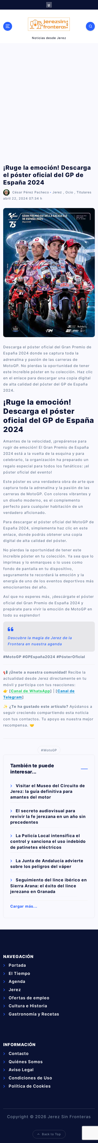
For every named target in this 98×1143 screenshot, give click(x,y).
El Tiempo (19, 973)
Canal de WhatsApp (30, 691)
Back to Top (51, 1134)
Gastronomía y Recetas (34, 1014)
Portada (17, 965)
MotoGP (50, 750)
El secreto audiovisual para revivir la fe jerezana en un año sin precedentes (48, 816)
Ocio (69, 192)
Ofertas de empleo (29, 997)
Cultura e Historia (28, 1005)
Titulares (84, 192)
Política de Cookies (30, 1086)
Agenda (17, 981)
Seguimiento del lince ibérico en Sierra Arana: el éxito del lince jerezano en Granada (48, 885)
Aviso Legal (21, 1069)
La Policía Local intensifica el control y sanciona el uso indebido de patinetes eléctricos (48, 841)
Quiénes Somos (26, 1061)
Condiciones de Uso (30, 1077)
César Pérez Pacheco (30, 192)
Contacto (19, 1053)
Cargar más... (23, 906)
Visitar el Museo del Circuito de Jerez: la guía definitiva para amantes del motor (47, 791)
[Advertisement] (49, 104)
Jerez (57, 192)
